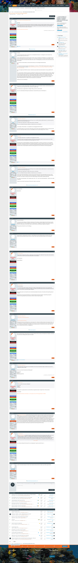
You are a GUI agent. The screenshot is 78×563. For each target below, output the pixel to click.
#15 (53, 380)
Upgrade (38, 5)
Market (33, 5)
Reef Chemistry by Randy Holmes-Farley (24, 495)
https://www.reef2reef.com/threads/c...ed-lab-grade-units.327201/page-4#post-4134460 (31, 393)
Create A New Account (39, 557)
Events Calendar (38, 553)
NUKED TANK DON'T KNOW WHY (17, 523)
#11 (53, 282)
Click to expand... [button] (36, 440)
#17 (53, 431)
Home (10, 5)
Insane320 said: (20, 382)
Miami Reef (13, 501)
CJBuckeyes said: (20, 284)
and (21, 359)
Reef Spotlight (25, 557)
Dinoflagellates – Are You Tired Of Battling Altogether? (62, 54)
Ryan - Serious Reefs (50, 512)
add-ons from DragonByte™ (36, 561)
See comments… (65, 31)
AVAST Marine (13, 495)
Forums (19, 5)
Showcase (53, 5)
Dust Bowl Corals (50, 521)
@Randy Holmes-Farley (22, 414)
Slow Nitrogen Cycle (61, 42)
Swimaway (51, 530)
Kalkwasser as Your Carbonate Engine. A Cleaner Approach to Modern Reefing (24, 494)
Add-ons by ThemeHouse (57, 561)
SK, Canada (14, 61)
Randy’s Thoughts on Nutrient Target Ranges (19, 505)
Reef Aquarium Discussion (24, 512)
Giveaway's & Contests (26, 555)
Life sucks (13, 519)
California (15, 126)
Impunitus (13, 512)
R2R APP (42, 5)
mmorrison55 (13, 536)
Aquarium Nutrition (23, 517)
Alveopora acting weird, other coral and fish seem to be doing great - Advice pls (24, 538)
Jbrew (52, 536)
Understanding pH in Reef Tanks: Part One (18, 500)
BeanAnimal (51, 533)
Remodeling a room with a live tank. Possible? (18, 529)
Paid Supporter (11, 557)
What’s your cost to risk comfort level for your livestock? (20, 535)
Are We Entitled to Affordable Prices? (17, 532)
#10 (53, 251)
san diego (15, 424)
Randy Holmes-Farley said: (21, 118)
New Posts (60, 35)
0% (12, 45)
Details (52, 561)
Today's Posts (38, 555)
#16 (53, 413)
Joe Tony (13, 524)
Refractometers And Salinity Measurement (24, 20)
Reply (53, 44)
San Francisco (14, 228)
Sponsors (45, 5)
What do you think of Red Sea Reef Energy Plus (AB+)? (20, 516)
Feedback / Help (25, 553)
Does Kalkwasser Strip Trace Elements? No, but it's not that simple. (22, 497)
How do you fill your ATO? (16, 511)
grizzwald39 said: (20, 433)
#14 (53, 363)
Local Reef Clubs (11, 553)
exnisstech (13, 520)
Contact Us (52, 556)
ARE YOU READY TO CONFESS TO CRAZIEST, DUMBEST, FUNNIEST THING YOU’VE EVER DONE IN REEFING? (62, 19)
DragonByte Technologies (47, 561)
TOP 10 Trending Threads (14, 509)
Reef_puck (13, 530)
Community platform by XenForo (17, 561)
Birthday (14, 5)
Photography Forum (22, 520)
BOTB (49, 5)
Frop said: (19, 136)
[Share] (52, 18)
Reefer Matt (13, 533)
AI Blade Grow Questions (61, 46)
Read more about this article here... (22, 29)
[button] (12, 5)
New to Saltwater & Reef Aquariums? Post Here (61, 44)
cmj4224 (52, 539)
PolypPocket (13, 517)
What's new (28, 5)
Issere (52, 525)
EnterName (51, 517)
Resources (23, 5)
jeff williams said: (20, 253)
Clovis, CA (15, 373)
